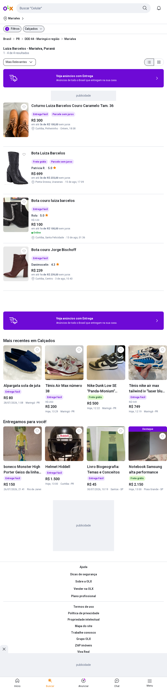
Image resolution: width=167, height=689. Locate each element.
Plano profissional (83, 596)
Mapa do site (83, 626)
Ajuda (83, 567)
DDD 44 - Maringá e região (42, 38)
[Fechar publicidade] (4, 649)
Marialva (70, 38)
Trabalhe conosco (83, 632)
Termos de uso (83, 606)
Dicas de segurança (83, 574)
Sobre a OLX (83, 581)
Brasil (7, 38)
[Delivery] (13, 78)
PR (18, 38)
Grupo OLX (83, 639)
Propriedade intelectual (84, 619)
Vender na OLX (83, 588)
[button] (83, 8)
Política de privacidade (83, 613)
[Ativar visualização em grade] (159, 62)
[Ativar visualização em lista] (149, 62)
